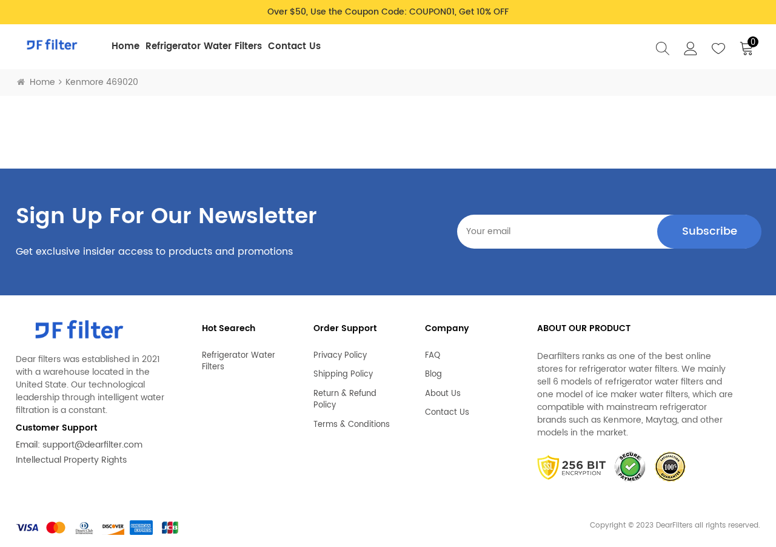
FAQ (432, 356)
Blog (433, 375)
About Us (443, 394)
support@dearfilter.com (92, 445)
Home (125, 46)
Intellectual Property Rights (71, 460)
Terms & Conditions (351, 425)
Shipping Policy (343, 375)
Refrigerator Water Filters (204, 46)
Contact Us (294, 46)
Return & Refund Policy (344, 400)
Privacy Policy (340, 356)
